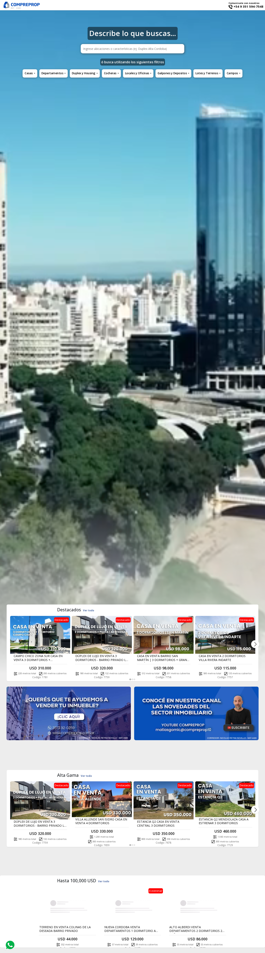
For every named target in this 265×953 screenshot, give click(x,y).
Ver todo (88, 610)
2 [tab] (132, 680)
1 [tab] (130, 680)
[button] (30, 73)
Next (255, 644)
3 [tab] (135, 680)
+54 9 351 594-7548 (248, 6)
